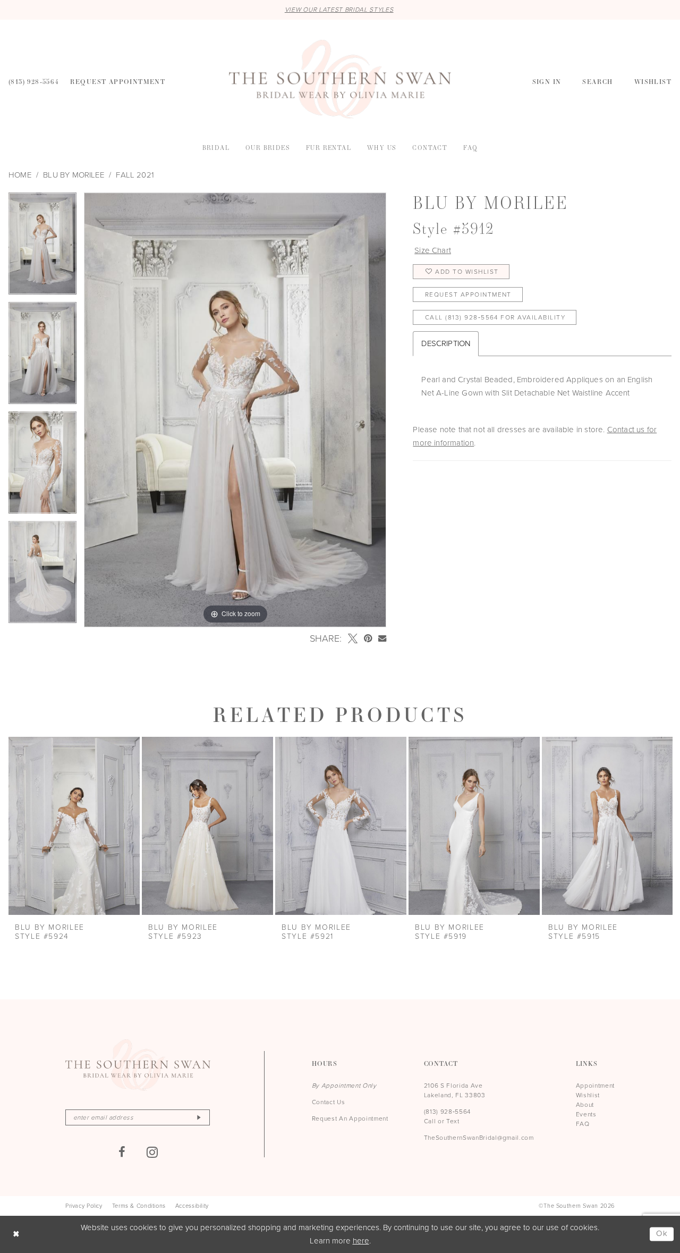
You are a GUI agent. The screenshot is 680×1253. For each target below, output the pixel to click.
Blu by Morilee (73, 175)
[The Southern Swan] (340, 79)
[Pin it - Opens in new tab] (368, 638)
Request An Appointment (350, 1118)
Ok (662, 1234)
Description (445, 343)
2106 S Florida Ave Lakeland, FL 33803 (455, 1090)
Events (586, 1114)
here (361, 1241)
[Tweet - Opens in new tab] (353, 638)
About (585, 1104)
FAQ (583, 1124)
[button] (547, 80)
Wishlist (588, 1095)
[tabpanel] (42, 247)
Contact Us (328, 1102)
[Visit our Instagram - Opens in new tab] (152, 1152)
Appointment (595, 1085)
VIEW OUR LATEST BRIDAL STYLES (339, 9)
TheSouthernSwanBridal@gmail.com (479, 1137)
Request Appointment (468, 294)
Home (19, 175)
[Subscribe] (199, 1117)
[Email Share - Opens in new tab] (382, 638)
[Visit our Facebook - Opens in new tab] (122, 1152)
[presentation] (74, 826)
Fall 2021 (135, 175)
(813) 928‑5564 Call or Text (447, 1116)
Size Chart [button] (432, 250)
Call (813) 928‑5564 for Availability (495, 317)
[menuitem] (34, 80)
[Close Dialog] (16, 1234)
